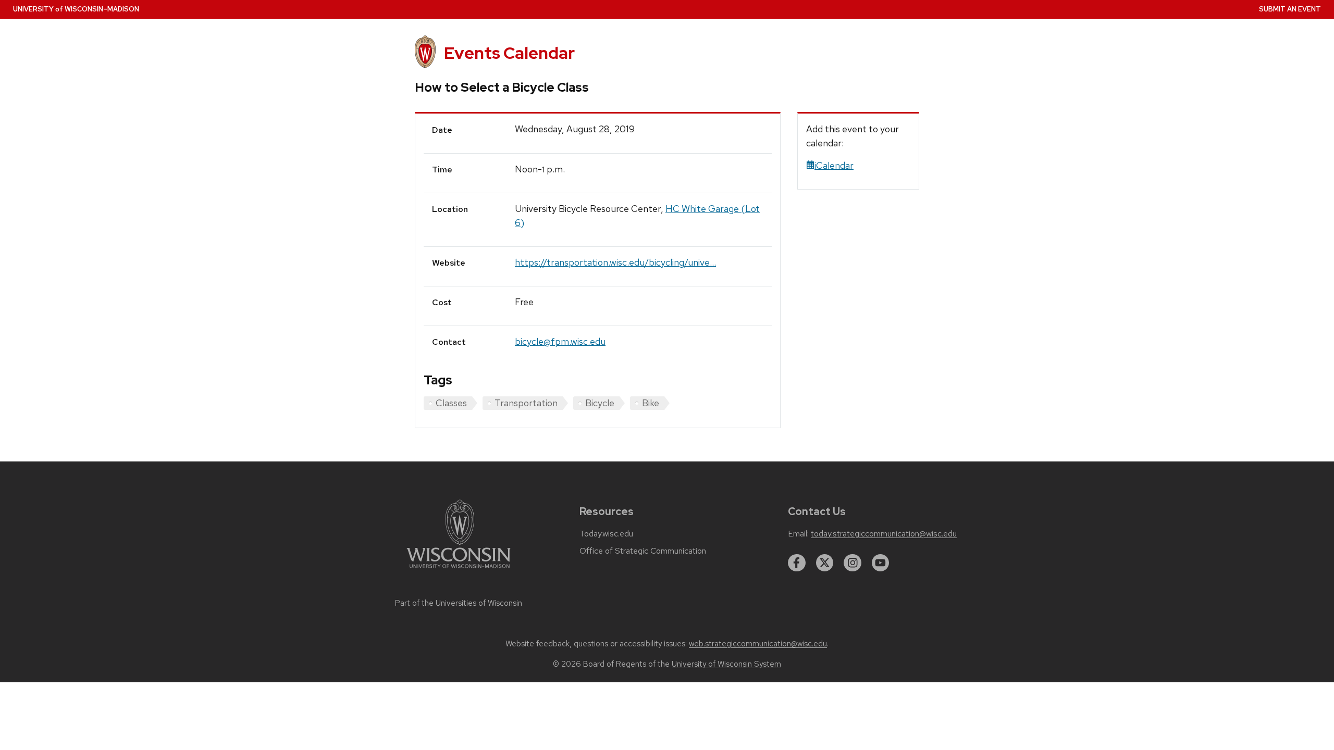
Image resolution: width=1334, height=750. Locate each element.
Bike (650, 403)
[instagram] (852, 563)
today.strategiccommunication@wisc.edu (884, 534)
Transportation (526, 403)
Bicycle (599, 403)
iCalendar (834, 165)
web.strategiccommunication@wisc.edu (758, 644)
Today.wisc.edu (606, 534)
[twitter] (825, 563)
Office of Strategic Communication (642, 551)
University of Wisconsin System (726, 664)
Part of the (458, 603)
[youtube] (881, 563)
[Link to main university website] (458, 570)
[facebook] (797, 563)
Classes (451, 403)
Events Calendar (509, 53)
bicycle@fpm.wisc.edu (560, 341)
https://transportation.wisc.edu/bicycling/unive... (615, 262)
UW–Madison (76, 9)
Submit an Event (1290, 9)
